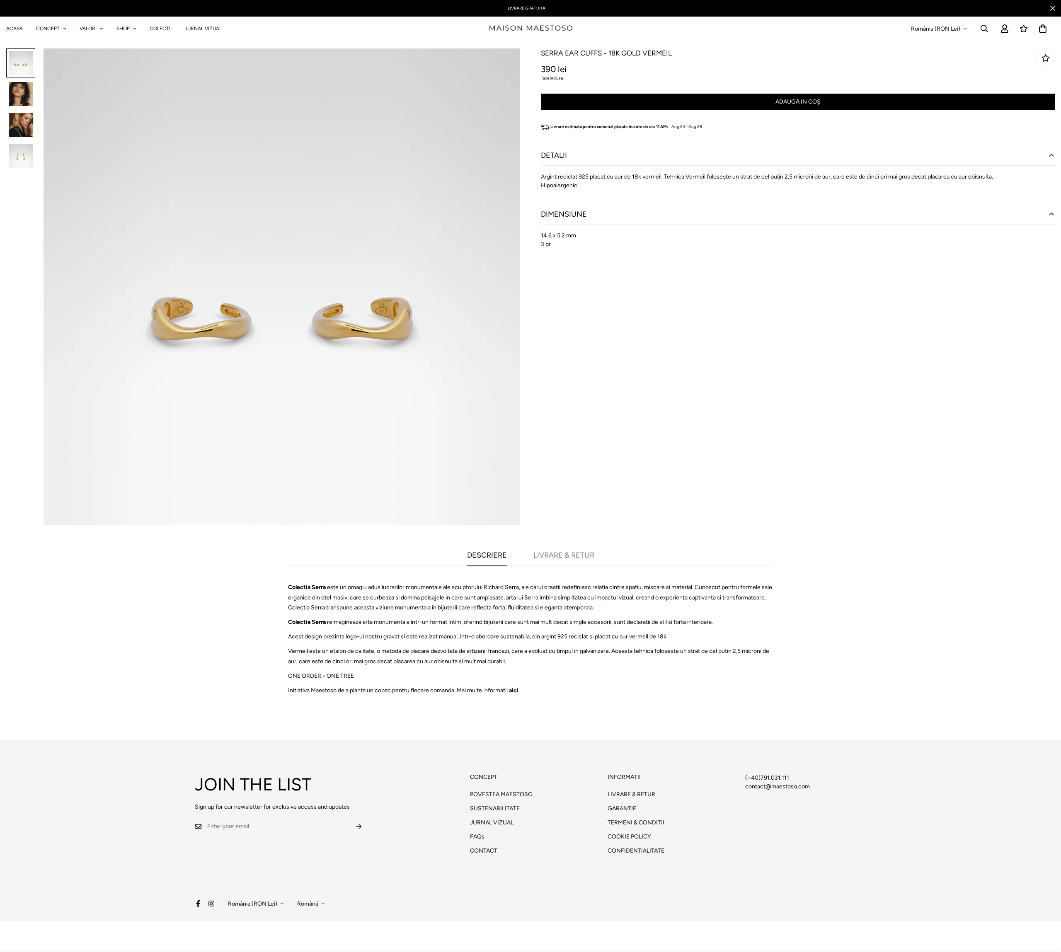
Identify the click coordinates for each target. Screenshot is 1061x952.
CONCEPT (48, 28)
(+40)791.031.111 (767, 777)
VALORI (88, 28)
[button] (1042, 28)
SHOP (123, 28)
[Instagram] (211, 903)
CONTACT (483, 850)
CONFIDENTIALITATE (636, 850)
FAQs (477, 836)
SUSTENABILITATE (495, 808)
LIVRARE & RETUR (631, 794)
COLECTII (161, 28)
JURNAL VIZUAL (203, 28)
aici (513, 690)
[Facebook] (198, 903)
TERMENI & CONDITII (636, 822)
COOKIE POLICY (629, 836)
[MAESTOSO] (530, 29)
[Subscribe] (352, 826)
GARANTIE (622, 808)
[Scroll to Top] (1044, 906)
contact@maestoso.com (777, 786)
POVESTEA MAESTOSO (501, 794)
